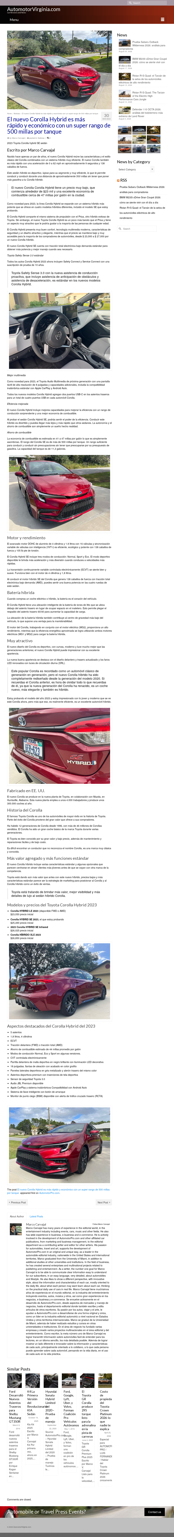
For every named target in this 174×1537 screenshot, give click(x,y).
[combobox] (135, 169)
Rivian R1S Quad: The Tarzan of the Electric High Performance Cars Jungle (142, 96)
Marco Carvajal (18, 138)
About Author (17, 1216)
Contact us (154, 1512)
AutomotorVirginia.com (33, 9)
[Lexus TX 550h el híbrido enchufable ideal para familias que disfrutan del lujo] (139, 149)
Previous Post (18, 1202)
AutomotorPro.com (49, 1193)
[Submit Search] (129, 3)
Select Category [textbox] (127, 169)
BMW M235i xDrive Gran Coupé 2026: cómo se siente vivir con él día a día (143, 62)
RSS (123, 180)
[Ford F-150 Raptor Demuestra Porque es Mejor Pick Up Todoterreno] (105, 1380)
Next (109, 1433)
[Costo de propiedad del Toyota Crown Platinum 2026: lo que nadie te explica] (87, 1380)
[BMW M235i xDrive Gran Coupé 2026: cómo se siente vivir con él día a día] (139, 130)
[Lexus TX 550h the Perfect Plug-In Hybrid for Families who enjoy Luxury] (153, 149)
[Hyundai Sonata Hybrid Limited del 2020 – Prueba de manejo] (32, 1380)
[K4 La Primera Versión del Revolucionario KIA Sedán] (14, 1380)
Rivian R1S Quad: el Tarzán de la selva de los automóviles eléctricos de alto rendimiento (142, 79)
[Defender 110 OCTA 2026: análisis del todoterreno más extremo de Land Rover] (139, 139)
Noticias (41, 138)
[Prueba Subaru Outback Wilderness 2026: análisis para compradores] (124, 130)
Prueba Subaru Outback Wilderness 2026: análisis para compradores (142, 45)
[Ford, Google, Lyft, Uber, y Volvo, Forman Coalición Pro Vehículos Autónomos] (51, 1380)
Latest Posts (36, 1216)
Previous (10, 1433)
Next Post (103, 1202)
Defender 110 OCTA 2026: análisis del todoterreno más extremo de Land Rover (141, 113)
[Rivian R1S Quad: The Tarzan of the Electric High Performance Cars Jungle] (124, 139)
